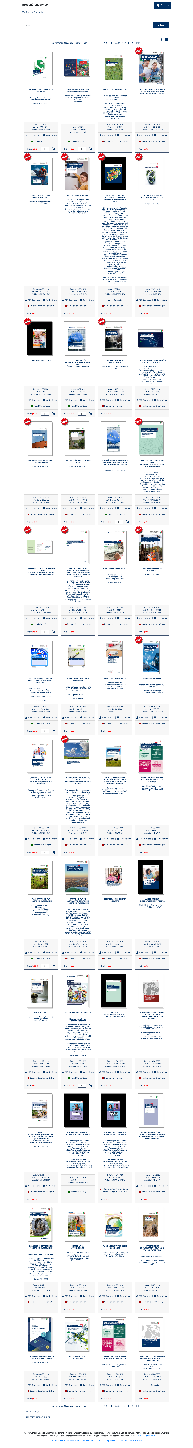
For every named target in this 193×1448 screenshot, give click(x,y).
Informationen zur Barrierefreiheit (65, 1440)
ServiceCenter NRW (146, 1436)
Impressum (111, 1440)
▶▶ (138, 43)
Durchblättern (51, 135)
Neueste (68, 43)
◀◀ (106, 43)
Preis (84, 43)
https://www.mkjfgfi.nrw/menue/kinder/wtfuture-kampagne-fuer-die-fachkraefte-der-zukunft (85, 1166)
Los (162, 25)
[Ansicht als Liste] (166, 39)
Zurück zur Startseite (32, 12)
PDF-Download (33, 135)
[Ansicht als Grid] (161, 39)
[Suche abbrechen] (145, 25)
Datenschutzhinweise (92, 1440)
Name (77, 43)
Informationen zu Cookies (131, 1440)
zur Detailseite (116, 300)
